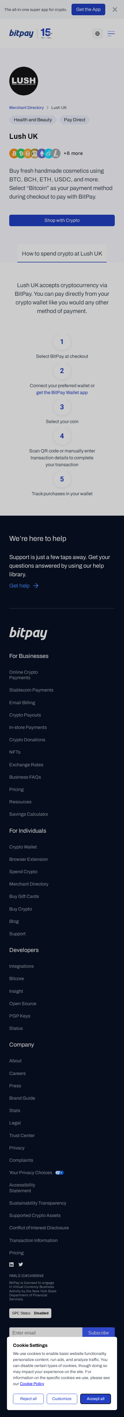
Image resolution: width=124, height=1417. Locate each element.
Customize (62, 1399)
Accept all (95, 1399)
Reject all (28, 1399)
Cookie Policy (32, 1384)
